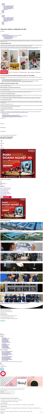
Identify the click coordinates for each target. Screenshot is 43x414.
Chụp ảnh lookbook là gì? (6, 34)
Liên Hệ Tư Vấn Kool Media (6, 338)
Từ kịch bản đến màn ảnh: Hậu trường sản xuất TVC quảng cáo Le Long (12, 116)
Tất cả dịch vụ (5, 9)
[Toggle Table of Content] (1, 33)
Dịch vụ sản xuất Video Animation (8, 7)
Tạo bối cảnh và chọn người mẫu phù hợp (9, 37)
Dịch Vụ (3, 16)
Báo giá (3, 11)
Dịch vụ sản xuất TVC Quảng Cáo (8, 6)
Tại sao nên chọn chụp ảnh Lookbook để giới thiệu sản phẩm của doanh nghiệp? (12, 35)
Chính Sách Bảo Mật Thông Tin (6, 342)
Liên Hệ (3, 12)
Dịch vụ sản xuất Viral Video (7, 8)
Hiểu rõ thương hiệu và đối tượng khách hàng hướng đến (10, 36)
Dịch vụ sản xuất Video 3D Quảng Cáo (9, 19)
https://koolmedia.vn (3, 127)
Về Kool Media (4, 337)
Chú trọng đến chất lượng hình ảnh (8, 38)
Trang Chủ (3, 3)
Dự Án (3, 10)
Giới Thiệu (3, 4)
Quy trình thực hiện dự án (5, 341)
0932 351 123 (2, 123)
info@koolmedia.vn (3, 131)
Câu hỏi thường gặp (4, 339)
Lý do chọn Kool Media (5, 340)
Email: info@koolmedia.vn (4, 314)
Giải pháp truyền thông (5, 360)
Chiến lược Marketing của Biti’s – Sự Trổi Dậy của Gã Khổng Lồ (10, 115)
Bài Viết (3, 22)
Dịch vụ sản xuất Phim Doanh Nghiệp (9, 5)
